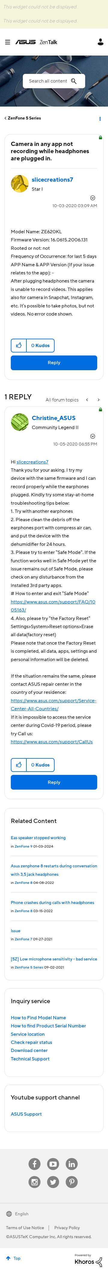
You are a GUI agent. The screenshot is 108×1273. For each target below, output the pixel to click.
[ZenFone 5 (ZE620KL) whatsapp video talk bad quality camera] (87, 400)
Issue (15, 931)
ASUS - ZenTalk (36, 42)
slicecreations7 (32, 462)
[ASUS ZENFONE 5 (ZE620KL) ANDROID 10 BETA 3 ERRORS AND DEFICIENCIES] (98, 400)
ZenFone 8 (23, 883)
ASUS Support (26, 1114)
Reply (54, 363)
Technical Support (30, 1059)
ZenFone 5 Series (24, 118)
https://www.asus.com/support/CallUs (52, 742)
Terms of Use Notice (25, 1228)
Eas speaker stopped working (38, 838)
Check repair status (31, 1042)
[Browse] (9, 42)
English (21, 1214)
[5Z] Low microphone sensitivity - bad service (54, 959)
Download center (29, 1051)
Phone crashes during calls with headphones (52, 903)
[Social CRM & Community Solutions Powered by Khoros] (88, 1260)
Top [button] (17, 1258)
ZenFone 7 (23, 939)
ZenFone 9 (23, 846)
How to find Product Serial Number (48, 1026)
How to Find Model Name (38, 1018)
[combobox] (54, 81)
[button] (19, 345)
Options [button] (100, 118)
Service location (28, 1034)
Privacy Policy (67, 1228)
